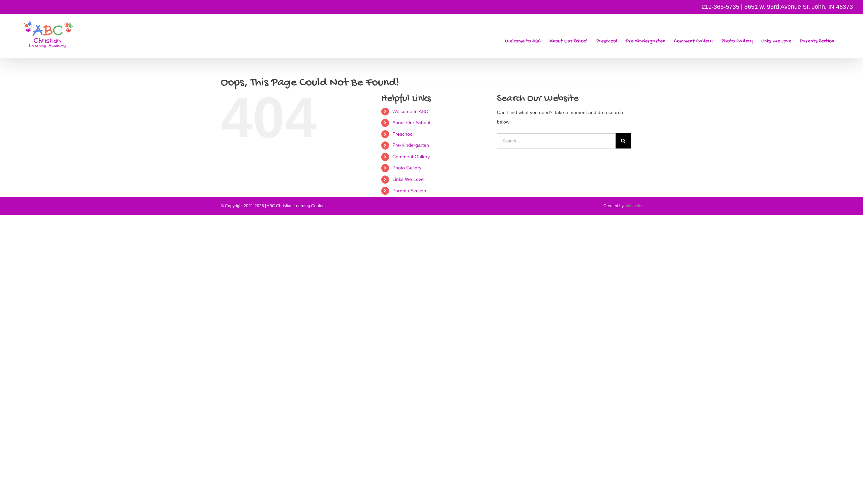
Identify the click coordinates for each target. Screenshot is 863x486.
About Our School (411, 122)
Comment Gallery (411, 156)
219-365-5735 (720, 6)
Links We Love (408, 179)
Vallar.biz (634, 206)
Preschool (403, 134)
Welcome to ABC (410, 111)
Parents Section (409, 190)
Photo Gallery (406, 167)
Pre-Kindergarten (410, 145)
